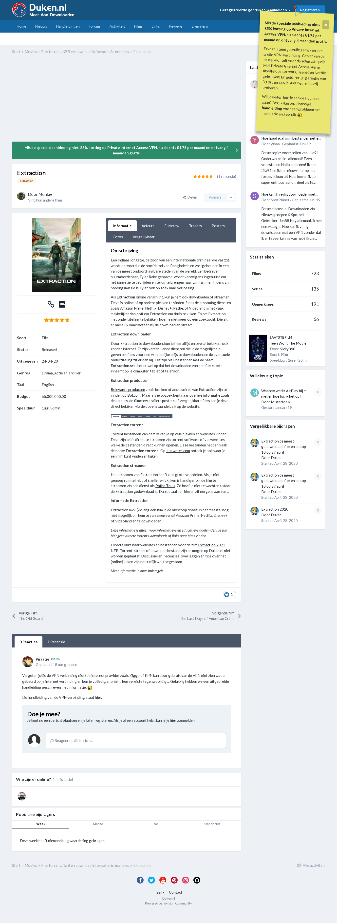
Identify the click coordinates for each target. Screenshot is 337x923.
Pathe (178, 308)
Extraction (126, 297)
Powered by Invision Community (168, 903)
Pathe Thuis (165, 485)
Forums (95, 26)
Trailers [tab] (195, 225)
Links (155, 26)
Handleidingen (68, 26)
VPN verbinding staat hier (80, 697)
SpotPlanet (280, 200)
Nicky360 (287, 349)
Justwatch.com (178, 450)
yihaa (275, 144)
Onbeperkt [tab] (212, 824)
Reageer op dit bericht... (73, 740)
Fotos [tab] (118, 237)
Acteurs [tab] (148, 225)
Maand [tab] (98, 824)
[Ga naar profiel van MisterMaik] (254, 392)
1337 (57, 659)
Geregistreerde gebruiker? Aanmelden (254, 10)
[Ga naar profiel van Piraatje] (27, 661)
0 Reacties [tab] (28, 642)
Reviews (176, 26)
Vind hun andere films (45, 200)
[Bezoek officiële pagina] (51, 305)
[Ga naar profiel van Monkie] (21, 196)
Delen (191, 197)
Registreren (310, 10)
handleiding (272, 108)
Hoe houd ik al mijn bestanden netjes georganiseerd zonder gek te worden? (290, 138)
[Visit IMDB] (62, 305)
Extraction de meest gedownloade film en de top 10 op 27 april (283, 446)
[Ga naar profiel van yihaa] (254, 140)
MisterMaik (280, 402)
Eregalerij (199, 26)
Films (138, 26)
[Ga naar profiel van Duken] (254, 443)
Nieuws (41, 26)
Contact (175, 892)
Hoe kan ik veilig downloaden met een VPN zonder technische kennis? (290, 194)
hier (173, 720)
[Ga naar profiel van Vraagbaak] (254, 84)
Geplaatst (296, 144)
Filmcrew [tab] (171, 225)
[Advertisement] (102, 101)
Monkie (45, 194)
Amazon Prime (132, 308)
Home (21, 26)
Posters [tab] (218, 225)
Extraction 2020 (274, 509)
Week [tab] (40, 824)
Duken (276, 457)
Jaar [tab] (155, 824)
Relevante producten (128, 389)
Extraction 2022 (211, 545)
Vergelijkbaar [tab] (144, 237)
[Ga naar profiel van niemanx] (22, 796)
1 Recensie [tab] (56, 642)
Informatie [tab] (122, 225)
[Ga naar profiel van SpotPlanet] (254, 196)
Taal (158, 892)
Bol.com (133, 395)
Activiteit (117, 26)
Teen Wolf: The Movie (288, 343)
